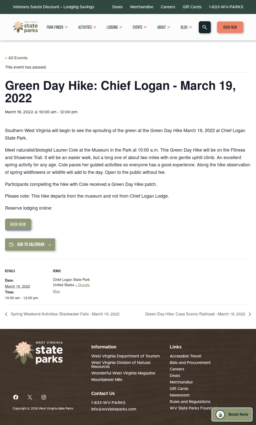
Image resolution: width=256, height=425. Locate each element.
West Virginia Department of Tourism (125, 356)
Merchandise (141, 7)
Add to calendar (30, 244)
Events (137, 27)
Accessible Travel (185, 356)
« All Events (16, 58)
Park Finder (55, 27)
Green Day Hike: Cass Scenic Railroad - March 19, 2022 (195, 314)
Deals (117, 7)
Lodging (112, 27)
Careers (168, 7)
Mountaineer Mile (106, 380)
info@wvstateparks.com (113, 409)
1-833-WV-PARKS (226, 7)
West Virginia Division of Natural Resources (120, 365)
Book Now (230, 27)
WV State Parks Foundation (196, 408)
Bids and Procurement (190, 363)
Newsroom (180, 395)
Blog (184, 27)
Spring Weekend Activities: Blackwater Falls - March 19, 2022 (65, 314)
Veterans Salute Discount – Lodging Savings (53, 7)
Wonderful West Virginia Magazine (123, 373)
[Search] (205, 27)
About (161, 27)
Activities (85, 27)
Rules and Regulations (190, 402)
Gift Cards (192, 7)
